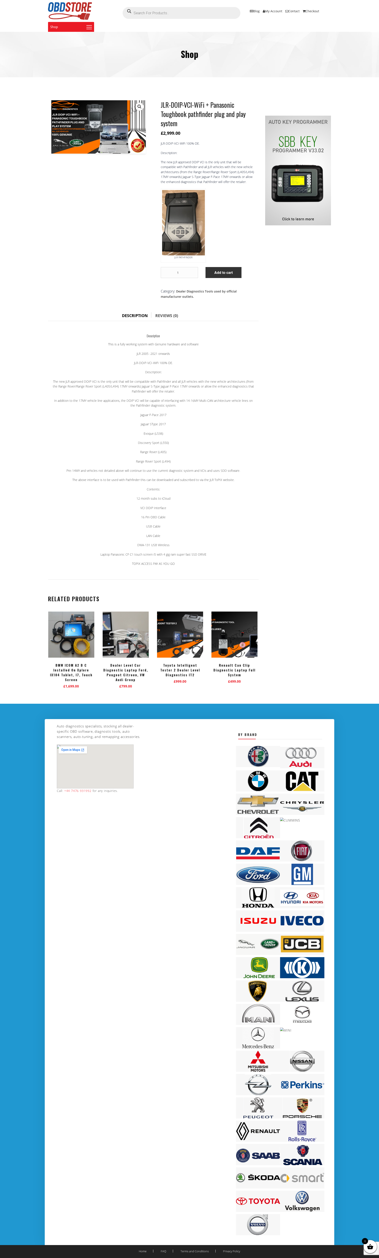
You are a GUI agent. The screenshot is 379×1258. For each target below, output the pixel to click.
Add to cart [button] (71, 685)
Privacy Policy (231, 1251)
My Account (273, 11)
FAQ (163, 1251)
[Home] (70, 11)
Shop (54, 27)
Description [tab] (135, 315)
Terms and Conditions (195, 1251)
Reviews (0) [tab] (166, 315)
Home (143, 1251)
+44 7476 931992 (77, 791)
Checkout (312, 11)
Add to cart (223, 272)
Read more (125, 685)
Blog (256, 11)
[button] (139, 106)
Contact (294, 11)
